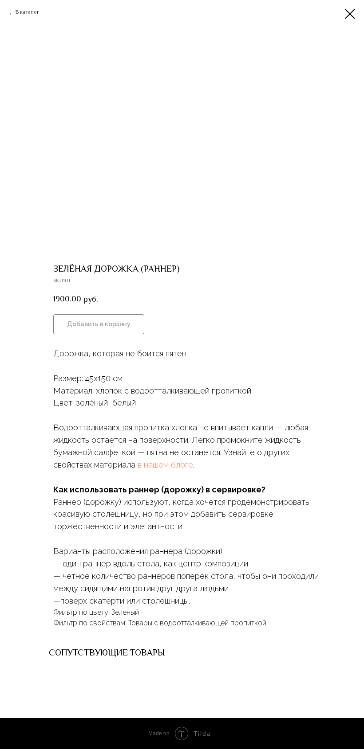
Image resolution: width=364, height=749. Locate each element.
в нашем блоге (165, 464)
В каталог (27, 13)
